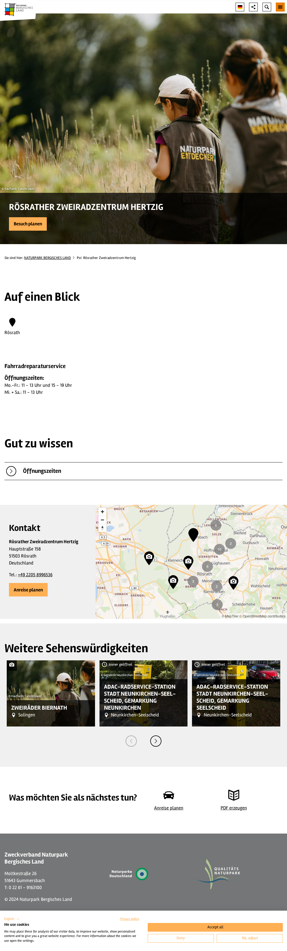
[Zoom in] (102, 512)
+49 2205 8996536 (35, 575)
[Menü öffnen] (280, 7)
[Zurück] (131, 741)
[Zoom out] (102, 520)
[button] (28, 224)
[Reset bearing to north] (102, 528)
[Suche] (266, 7)
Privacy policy (129, 919)
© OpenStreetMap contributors (262, 616)
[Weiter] (155, 741)
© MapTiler (230, 616)
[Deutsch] (239, 7)
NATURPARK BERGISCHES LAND (47, 258)
